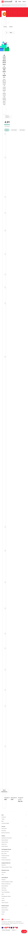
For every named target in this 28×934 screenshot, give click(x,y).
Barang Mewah (5, 840)
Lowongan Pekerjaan (5, 923)
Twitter (3, 819)
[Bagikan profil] (6, 22)
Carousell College (5, 823)
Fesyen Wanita (5, 846)
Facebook (4, 817)
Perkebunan (4, 857)
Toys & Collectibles (6, 892)
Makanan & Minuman (6, 883)
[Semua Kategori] (16, 1)
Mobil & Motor (4, 907)
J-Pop (3, 898)
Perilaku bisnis (7, 924)
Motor (3, 914)
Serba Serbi (4, 828)
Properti (3, 911)
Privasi (3, 924)
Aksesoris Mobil (5, 909)
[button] (3, 18)
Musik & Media (5, 885)
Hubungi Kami (10, 921)
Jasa (3, 874)
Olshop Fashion (5, 842)
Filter (11, 32)
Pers (14, 921)
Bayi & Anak (4, 853)
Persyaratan (21, 923)
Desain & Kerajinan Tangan (7, 881)
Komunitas (4, 830)
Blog (2, 821)
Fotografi (3, 879)
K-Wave (3, 900)
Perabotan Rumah (5, 855)
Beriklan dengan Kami (14, 923)
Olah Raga (4, 888)
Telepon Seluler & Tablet (7, 867)
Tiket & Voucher (5, 902)
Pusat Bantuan (4, 921)
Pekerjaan (4, 872)
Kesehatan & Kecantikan (7, 837)
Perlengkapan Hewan (6, 896)
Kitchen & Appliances (6, 859)
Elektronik (4, 865)
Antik (3, 894)
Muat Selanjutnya (4, 790)
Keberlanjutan (18, 921)
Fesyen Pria (4, 844)
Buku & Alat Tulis (5, 851)
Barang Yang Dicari (6, 832)
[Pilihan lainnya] (8, 22)
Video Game (4, 890)
